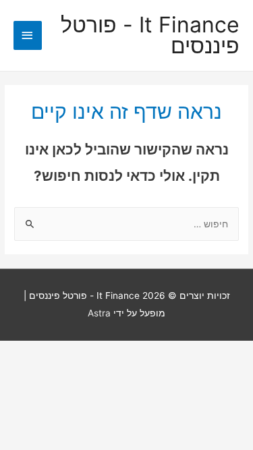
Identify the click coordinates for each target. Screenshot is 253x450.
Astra (99, 313)
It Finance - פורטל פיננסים (150, 35)
